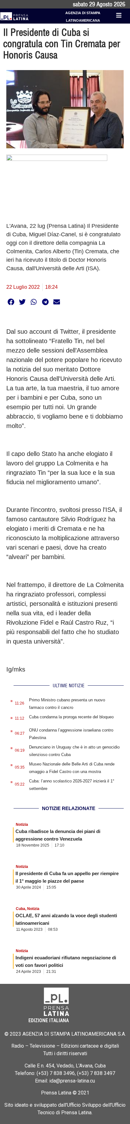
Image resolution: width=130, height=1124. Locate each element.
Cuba (20, 909)
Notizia (22, 824)
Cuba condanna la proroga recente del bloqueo (71, 717)
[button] (10, 301)
